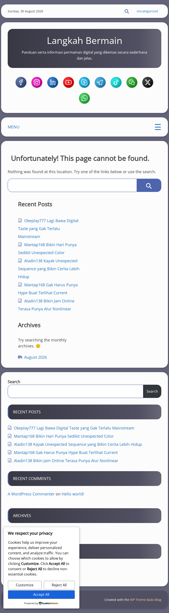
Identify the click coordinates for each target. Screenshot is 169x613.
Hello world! (73, 494)
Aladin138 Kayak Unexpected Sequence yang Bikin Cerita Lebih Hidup (48, 268)
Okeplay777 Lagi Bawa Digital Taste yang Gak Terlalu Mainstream (48, 228)
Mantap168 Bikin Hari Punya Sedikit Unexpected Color (64, 436)
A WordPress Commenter (31, 494)
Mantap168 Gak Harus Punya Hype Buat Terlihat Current (66, 452)
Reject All (59, 585)
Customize (24, 585)
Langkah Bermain (84, 40)
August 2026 (35, 357)
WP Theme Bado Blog (145, 600)
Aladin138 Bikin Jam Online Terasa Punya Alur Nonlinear (66, 460)
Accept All (41, 594)
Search (14, 381)
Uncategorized (147, 11)
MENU (13, 126)
